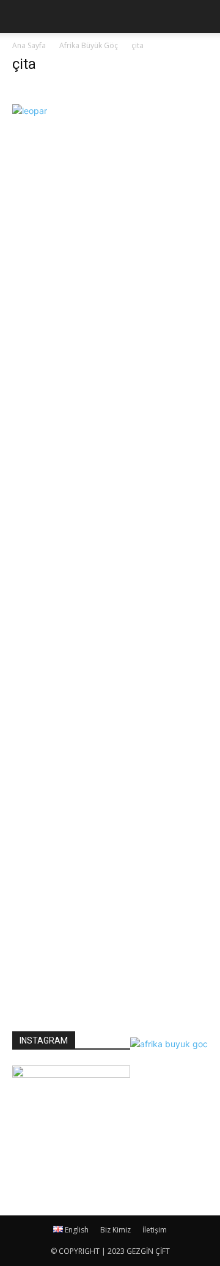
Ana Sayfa (29, 45)
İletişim (154, 1230)
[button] (203, 16)
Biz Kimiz (115, 1230)
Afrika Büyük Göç (88, 45)
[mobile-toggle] (20, 16)
